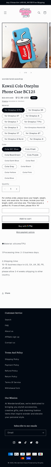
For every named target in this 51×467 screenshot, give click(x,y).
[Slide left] (20, 72)
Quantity (5, 184)
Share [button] (7, 293)
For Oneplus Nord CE (36, 128)
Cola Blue (11, 178)
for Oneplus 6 (32, 116)
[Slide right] (31, 72)
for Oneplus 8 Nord (14, 139)
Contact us (10, 343)
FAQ (7, 325)
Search (8, 320)
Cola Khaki (30, 149)
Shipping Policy (12, 359)
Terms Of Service (13, 382)
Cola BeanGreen (13, 155)
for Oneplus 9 (36, 139)
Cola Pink (28, 173)
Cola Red (31, 161)
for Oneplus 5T (12, 133)
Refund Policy (11, 371)
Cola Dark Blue (13, 161)
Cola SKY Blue (12, 149)
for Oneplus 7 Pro (33, 122)
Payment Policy (12, 365)
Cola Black (27, 167)
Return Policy (11, 376)
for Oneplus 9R (36, 110)
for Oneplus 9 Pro (13, 110)
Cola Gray (9, 166)
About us (9, 331)
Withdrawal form (12, 388)
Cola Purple (32, 155)
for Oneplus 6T (12, 116)
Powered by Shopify (35, 463)
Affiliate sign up (12, 337)
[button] (5, 12)
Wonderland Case (21, 463)
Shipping (5, 101)
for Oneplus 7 (11, 122)
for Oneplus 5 (11, 127)
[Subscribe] (43, 433)
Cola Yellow (12, 173)
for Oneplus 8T (33, 133)
